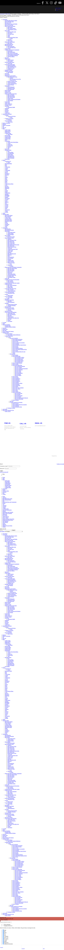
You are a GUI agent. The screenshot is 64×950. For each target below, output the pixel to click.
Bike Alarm (10, 43)
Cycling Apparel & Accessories (16, 402)
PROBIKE (7, 195)
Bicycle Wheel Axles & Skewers (21, 397)
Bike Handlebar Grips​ (12, 66)
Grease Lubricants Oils (12, 83)
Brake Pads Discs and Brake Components (13, 267)
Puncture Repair (11, 84)
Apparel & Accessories (7, 114)
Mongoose (7, 187)
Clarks (6, 169)
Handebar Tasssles (8, 70)
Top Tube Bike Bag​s (12, 47)
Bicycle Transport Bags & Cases (18, 351)
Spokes (9, 320)
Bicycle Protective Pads (17, 406)
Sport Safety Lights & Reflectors (14, 334)
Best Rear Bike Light (12, 31)
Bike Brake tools (11, 241)
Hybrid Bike (7, 141)
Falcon (6, 177)
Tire (11, 263)
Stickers (6, 109)
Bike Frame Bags (11, 46)
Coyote (9, 143)
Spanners (9, 259)
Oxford (6, 190)
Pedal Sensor (10, 61)
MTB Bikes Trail (11, 156)
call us (23, 423)
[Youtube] (60, 2)
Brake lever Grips (11, 67)
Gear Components (8, 296)
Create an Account (60, 463)
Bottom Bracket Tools (12, 246)
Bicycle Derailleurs (19, 373)
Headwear (10, 119)
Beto (6, 164)
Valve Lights (10, 40)
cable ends (7, 278)
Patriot (6, 191)
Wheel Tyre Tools (11, 262)
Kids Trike (7, 148)
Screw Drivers (10, 258)
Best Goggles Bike (11, 52)
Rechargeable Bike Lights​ (13, 37)
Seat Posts (7, 106)
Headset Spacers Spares (12, 304)
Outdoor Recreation (9, 335)
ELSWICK (7, 173)
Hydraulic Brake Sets (12, 275)
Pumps (13, 352)
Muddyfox (7, 188)
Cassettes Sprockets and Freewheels (12, 279)
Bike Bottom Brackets (9, 230)
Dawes (6, 172)
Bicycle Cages (15, 341)
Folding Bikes (8, 137)
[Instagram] (51, 2)
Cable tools (10, 248)
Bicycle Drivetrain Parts (17, 365)
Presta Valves (7, 91)
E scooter (4, 322)
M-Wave (6, 186)
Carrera (6, 168)
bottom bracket (10, 316)
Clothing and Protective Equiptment (12, 49)
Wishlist (4, 526)
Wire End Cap (13, 80)
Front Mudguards (11, 87)
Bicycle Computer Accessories (18, 342)
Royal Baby (7, 198)
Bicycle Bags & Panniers (17, 339)
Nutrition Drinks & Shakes (10, 326)
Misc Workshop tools (12, 253)
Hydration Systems (11, 408)
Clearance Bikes (8, 218)
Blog (3, 493)
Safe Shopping (5, 521)
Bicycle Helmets (15, 405)
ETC (6, 176)
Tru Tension (7, 209)
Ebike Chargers (11, 60)
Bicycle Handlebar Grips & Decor (19, 344)
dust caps (7, 57)
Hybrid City (10, 144)
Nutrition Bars (8, 325)
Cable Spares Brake (11, 274)
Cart (44, 948)
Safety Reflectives (8, 103)
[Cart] (43, 946)
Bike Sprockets (11, 281)
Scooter (6, 223)
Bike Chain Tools (11, 242)
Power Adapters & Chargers (8, 331)
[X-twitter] (47, 2)
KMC (6, 181)
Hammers (9, 252)
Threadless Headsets (12, 305)
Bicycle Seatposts (15, 384)
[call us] (21, 419)
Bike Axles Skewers (12, 314)
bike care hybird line (9, 25)
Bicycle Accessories (14, 338)
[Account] (22, 946)
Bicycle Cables (15, 364)
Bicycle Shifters (18, 375)
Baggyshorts (10, 50)
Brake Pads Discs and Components (9, 502)
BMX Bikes (7, 132)
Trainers (6, 111)
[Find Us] (6, 418)
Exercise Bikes (8, 136)
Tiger (9, 147)
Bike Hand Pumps (11, 96)
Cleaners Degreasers (12, 82)
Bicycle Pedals (18, 374)
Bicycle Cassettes (18, 367)
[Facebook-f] (42, 2)
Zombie (6, 212)
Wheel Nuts (10, 63)
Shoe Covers (10, 121)
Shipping (4, 524)
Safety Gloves (8, 411)
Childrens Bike (8, 133)
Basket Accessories (6, 123)
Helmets (4, 511)
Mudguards (7, 85)
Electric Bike (7, 135)
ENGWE (7, 174)
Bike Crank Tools (11, 243)
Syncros (6, 206)
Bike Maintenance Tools (12, 76)
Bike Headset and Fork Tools (13, 244)
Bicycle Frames (15, 377)
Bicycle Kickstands (16, 381)
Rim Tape (9, 319)
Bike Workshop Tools (9, 237)
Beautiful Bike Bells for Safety (11, 20)
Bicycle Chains (18, 370)
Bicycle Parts (12, 353)
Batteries (4, 124)
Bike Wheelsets (8, 216)
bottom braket (7, 48)
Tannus (6, 207)
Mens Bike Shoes (8, 219)
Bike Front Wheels (8, 215)
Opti (6, 189)
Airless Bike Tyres (11, 313)
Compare (4, 506)
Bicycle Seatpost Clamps (17, 383)
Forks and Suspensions (9, 292)
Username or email (4, 466)
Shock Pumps (10, 100)
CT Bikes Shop (7, 13)
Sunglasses (7, 224)
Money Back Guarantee (7, 513)
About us (4, 497)
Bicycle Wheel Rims (19, 399)
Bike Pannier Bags (8, 45)
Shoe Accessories (8, 120)
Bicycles (11, 401)
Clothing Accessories (9, 118)
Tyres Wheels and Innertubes (10, 312)
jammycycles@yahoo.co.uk (40, 425)
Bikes (3, 128)
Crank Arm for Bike (11, 290)
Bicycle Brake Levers (19, 358)
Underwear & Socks (12, 116)
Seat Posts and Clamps (9, 307)
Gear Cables (10, 297)
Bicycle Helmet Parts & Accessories (19, 404)
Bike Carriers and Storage (10, 26)
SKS (6, 203)
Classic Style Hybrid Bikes (13, 142)
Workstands (10, 265)
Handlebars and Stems (9, 299)
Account (23, 948)
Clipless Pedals (10, 233)
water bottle (7, 112)
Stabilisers (7, 108)
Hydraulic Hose (11, 276)
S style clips (7, 101)
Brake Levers (10, 271)
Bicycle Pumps (15, 347)
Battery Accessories (6, 125)
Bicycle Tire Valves (16, 388)
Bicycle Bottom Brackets (20, 366)
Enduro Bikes (10, 154)
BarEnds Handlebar (11, 65)
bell (3, 126)
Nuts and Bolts (8, 306)
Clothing (6, 115)
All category (4, 533)
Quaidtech (59, 456)
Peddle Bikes (7, 192)
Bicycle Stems (15, 386)
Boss (8, 151)
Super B (6, 204)
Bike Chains (10, 286)
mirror (9, 36)
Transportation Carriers (12, 29)
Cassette (11, 266)
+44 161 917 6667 (23, 426)
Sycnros (6, 205)
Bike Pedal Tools (11, 245)
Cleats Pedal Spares (11, 232)
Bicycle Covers (8, 22)
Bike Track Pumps (11, 97)
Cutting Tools (10, 250)
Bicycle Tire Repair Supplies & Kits (19, 349)
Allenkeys (10, 239)
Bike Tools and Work (6, 499)
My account (4, 515)
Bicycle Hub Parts (18, 393)
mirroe (9, 35)
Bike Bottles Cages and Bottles (11, 23)
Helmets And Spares (9, 71)
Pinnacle (9, 146)
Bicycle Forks (15, 376)
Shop (3, 478)
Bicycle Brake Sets (18, 361)
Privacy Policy (5, 517)
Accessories (4, 19)
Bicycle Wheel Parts (16, 392)
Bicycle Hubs (17, 394)
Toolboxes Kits (11, 260)
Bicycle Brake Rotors (19, 360)
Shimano (6, 201)
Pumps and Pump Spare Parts (11, 93)
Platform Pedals (11, 234)
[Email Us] (36, 418)
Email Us (38, 423)
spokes (11, 38)
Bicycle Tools (15, 350)
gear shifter (7, 298)
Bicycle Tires (15, 390)
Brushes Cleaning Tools (12, 81)
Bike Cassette (10, 280)
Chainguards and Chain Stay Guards (12, 283)
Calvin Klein (7, 167)
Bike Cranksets (11, 289)
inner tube (7, 73)
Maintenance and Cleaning (10, 75)
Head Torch (10, 32)
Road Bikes (7, 159)
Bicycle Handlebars (16, 378)
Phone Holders (8, 90)
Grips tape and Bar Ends (10, 64)
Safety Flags (7, 102)
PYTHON (7, 196)
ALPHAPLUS (8, 161)
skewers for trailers (8, 311)
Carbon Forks (7, 217)
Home (3, 477)
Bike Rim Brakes (11, 270)
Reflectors (10, 39)
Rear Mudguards (11, 89)
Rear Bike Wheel (8, 221)
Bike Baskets (10, 27)
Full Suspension (11, 155)
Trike (6, 226)
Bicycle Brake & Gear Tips (15, 79)
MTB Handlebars (11, 302)
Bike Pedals (7, 231)
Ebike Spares (7, 58)
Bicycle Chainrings (19, 369)
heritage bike (5, 329)
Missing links (10, 287)
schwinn (6, 199)
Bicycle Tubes (15, 391)
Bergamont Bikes (8, 163)
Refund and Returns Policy (7, 520)
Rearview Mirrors (11, 56)
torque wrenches (11, 261)
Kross (6, 182)
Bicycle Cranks (18, 372)
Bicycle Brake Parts (16, 356)
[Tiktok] (21, 446)
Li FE (6, 185)
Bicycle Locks (15, 346)
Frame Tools (10, 251)
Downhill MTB (11, 153)
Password (2, 468)
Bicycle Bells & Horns (16, 340)
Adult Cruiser (7, 129)
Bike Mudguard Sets (9, 44)
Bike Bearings (8, 228)
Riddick (6, 197)
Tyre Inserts (10, 321)
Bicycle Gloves (15, 403)
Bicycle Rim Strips (18, 395)
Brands (3, 160)
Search (3, 523)
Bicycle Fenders (15, 343)
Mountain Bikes (8, 150)
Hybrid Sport (10, 145)
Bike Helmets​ (10, 72)
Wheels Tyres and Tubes (7, 525)
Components (5, 227)
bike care (4, 127)
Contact (4, 494)
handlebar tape (10, 69)
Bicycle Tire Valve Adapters (18, 387)
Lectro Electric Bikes (9, 183)
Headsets (7, 303)
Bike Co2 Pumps (11, 94)
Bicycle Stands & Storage (17, 348)
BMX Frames (10, 295)
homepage (2, 13)
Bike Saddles (7, 235)
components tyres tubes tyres (13, 317)
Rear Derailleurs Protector (13, 55)
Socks (11, 117)
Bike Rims (10, 315)
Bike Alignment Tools (12, 240)
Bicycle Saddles (15, 382)
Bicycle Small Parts (16, 385)
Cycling (9, 337)
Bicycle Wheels (15, 400)
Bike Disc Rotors (11, 269)
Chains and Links (8, 284)
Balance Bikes (8, 130)
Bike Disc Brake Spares (12, 268)
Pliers (9, 255)
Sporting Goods (5, 332)
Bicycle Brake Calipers (19, 357)
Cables (3, 213)
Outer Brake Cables (11, 277)
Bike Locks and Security (10, 41)
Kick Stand (7, 74)
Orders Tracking (5, 516)
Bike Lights (7, 30)
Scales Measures (11, 257)
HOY (6, 139)
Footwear (4, 328)
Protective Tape (8, 92)
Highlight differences (8, 925)
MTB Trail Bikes (11, 158)
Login (1, 470)
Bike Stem (10, 301)
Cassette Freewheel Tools (13, 249)
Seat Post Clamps (11, 308)
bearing (11, 78)
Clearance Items (5, 214)
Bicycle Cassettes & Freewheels (21, 368)
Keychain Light (11, 34)
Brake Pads (10, 272)
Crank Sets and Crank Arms (10, 288)
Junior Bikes (10, 134)
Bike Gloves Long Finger (13, 53)
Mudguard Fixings (11, 88)
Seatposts (9, 310)
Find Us (7, 423)
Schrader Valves (8, 105)
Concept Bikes (10, 152)
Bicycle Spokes (18, 396)
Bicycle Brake (15, 355)
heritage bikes (7, 138)
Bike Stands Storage (12, 28)
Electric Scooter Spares (9, 62)
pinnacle (6, 194)
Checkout (4, 505)
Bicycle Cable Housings (17, 362)
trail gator (7, 110)
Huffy (6, 179)
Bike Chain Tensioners (12, 285)
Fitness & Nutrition (6, 324)
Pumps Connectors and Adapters (14, 99)
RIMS (6, 222)
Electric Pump (10, 98)
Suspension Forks (11, 293)
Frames (6, 294)
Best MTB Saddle (11, 236)
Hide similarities (7, 924)
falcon (9, 162)
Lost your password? (4, 472)
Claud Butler (7, 170)
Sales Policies (5, 522)
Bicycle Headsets (15, 379)
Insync (6, 180)
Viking (6, 210)
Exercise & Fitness (8, 333)
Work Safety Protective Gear (8, 410)
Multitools (10, 254)
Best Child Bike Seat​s (9, 21)
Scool (6, 200)
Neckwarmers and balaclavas (13, 54)
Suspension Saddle (11, 107)
